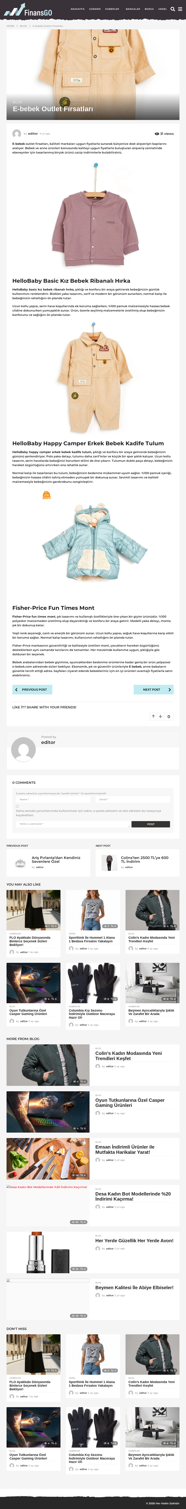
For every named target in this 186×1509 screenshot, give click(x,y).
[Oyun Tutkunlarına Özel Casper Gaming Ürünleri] (33, 983)
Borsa (149, 9)
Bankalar (133, 9)
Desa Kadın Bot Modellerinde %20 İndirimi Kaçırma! (133, 1196)
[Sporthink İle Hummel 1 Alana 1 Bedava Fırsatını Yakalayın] (93, 910)
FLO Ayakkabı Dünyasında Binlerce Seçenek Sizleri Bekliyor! (29, 941)
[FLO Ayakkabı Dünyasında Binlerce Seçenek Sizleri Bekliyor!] (33, 910)
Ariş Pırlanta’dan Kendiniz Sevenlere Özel (56, 860)
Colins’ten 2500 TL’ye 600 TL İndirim (144, 860)
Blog (18, 102)
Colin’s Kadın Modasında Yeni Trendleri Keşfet (151, 939)
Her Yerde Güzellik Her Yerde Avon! (134, 1240)
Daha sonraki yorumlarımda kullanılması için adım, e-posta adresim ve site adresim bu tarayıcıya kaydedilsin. (88, 813)
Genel (162, 9)
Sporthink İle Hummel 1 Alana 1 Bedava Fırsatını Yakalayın (92, 939)
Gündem (95, 9)
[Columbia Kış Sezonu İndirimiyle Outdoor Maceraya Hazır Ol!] (93, 983)
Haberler (112, 9)
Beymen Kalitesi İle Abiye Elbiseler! (134, 1287)
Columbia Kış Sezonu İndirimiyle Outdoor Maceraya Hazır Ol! (92, 1014)
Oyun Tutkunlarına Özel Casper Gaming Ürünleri (28, 1012)
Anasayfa (78, 9)
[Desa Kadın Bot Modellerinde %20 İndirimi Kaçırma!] (48, 1205)
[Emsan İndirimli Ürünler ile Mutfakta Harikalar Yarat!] (48, 1158)
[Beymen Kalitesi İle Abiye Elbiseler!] (48, 1299)
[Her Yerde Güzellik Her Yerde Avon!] (48, 1252)
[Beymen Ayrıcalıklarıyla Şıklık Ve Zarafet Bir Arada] (152, 983)
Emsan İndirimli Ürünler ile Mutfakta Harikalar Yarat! (124, 1149)
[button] (173, 9)
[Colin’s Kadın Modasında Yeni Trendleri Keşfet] (152, 910)
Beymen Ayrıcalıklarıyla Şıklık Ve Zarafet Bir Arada (151, 1012)
